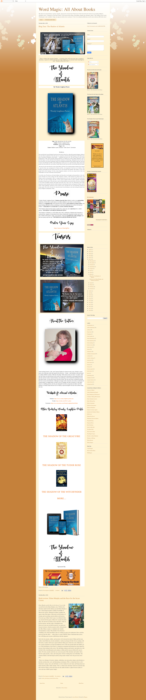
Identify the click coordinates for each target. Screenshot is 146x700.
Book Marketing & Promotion (93, 394)
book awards (89, 336)
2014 (90, 302)
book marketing (90, 340)
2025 (90, 251)
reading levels (90, 377)
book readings (90, 342)
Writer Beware (90, 440)
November (92, 262)
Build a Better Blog (91, 450)
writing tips (89, 384)
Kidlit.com (89, 414)
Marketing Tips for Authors (92, 418)
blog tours (89, 332)
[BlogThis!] (66, 590)
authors (88, 329)
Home (41, 19)
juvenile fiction (53, 678)
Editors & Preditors (91, 407)
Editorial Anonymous (91, 405)
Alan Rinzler (89, 325)
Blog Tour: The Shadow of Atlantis (51, 26)
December (92, 261)
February (92, 286)
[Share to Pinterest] (70, 590)
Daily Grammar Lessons (92, 399)
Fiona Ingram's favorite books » (101, 219)
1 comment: (57, 590)
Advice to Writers (90, 390)
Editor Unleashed (90, 403)
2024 (90, 253)
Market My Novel (91, 416)
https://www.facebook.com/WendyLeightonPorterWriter (64, 403)
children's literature (91, 353)
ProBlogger (89, 452)
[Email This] (64, 590)
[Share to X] (67, 590)
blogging (89, 334)
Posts (90, 62)
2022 (90, 257)
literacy (88, 366)
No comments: (58, 676)
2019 (90, 293)
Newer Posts (42, 683)
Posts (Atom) (64, 687)
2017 (90, 296)
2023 (90, 255)
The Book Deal (90, 429)
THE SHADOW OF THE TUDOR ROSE (61, 465)
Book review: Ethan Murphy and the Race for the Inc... (96, 279)
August (91, 268)
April (91, 282)
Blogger (85, 697)
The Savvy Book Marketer (92, 436)
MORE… (61, 498)
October (92, 264)
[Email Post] (62, 590)
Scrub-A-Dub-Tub (90, 427)
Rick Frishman (90, 425)
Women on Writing (91, 438)
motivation (89, 371)
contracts (89, 356)
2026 (90, 249)
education (89, 360)
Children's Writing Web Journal (93, 396)
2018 (90, 295)
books (88, 349)
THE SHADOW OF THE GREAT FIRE (61, 436)
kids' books (89, 362)
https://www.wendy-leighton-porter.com (63, 398)
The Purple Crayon (91, 433)
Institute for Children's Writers (93, 412)
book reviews (90, 345)
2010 (90, 310)
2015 (90, 300)
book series (89, 347)
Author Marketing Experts (92, 392)
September (92, 266)
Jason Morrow (75, 697)
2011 (90, 308)
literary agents (90, 369)
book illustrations (91, 338)
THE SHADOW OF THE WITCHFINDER (62, 492)
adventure (47, 678)
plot (88, 373)
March (91, 284)
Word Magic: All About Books (67, 9)
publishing (89, 375)
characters (89, 351)
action (43, 678)
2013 (90, 304)
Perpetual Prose (90, 423)
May (91, 274)
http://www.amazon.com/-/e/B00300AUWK (96, 26)
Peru (57, 678)
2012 (90, 306)
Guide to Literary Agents (92, 409)
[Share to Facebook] (69, 590)
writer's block (90, 382)
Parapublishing (90, 420)
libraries (89, 364)
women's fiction (90, 380)
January (91, 288)
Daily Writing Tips (91, 401)
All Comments (92, 64)
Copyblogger (90, 448)
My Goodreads (90, 197)
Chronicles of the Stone (50, 19)
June (91, 272)
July (91, 270)
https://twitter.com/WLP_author (63, 401)
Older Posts (81, 683)
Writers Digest (90, 442)
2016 (90, 298)
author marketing (90, 327)
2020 (90, 291)
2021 (90, 259)
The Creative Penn (91, 431)
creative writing (90, 358)
